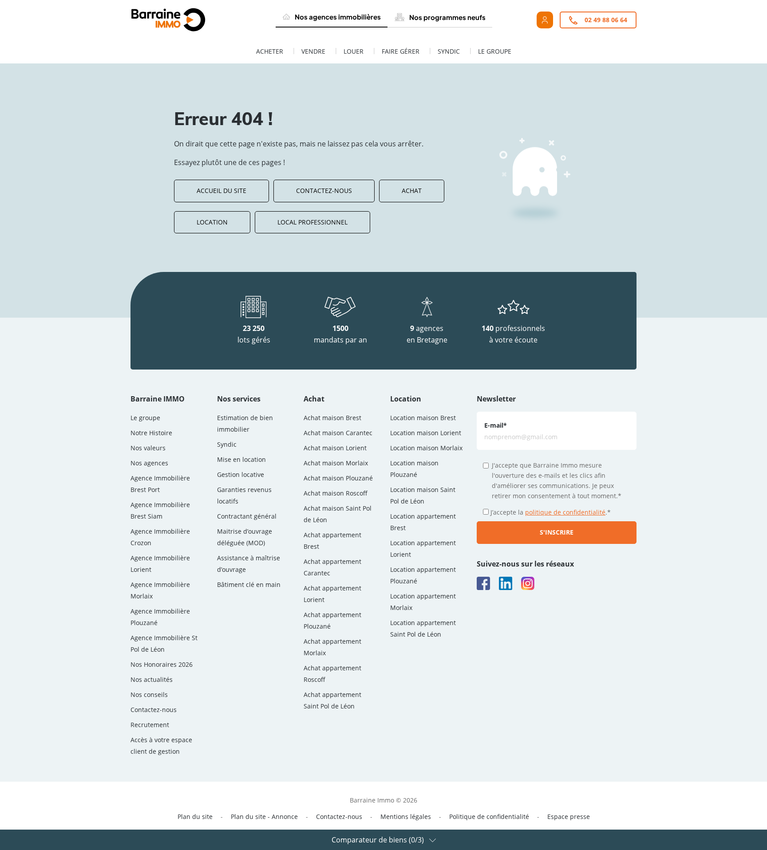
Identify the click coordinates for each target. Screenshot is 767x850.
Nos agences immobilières (338, 16)
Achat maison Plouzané (338, 478)
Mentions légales (405, 816)
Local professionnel (312, 222)
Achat (412, 190)
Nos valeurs (148, 448)
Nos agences (149, 463)
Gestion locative (240, 474)
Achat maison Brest (332, 417)
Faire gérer (400, 51)
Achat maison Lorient (335, 448)
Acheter (269, 51)
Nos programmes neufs (447, 17)
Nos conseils (149, 694)
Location (212, 222)
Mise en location (241, 459)
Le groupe (494, 51)
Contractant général (247, 516)
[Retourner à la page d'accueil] (188, 20)
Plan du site (195, 816)
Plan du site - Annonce (264, 816)
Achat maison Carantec (338, 433)
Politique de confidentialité (489, 816)
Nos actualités (151, 679)
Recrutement (149, 724)
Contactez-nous (324, 190)
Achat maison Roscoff (336, 493)
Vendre (313, 51)
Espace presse (568, 816)
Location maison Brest (423, 417)
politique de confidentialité (565, 512)
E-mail (495, 425)
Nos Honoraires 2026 (161, 664)
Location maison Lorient (425, 433)
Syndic (449, 51)
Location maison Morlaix (426, 448)
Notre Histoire (151, 433)
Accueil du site (221, 190)
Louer (354, 51)
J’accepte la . (550, 512)
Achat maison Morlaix (336, 463)
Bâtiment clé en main (249, 584)
